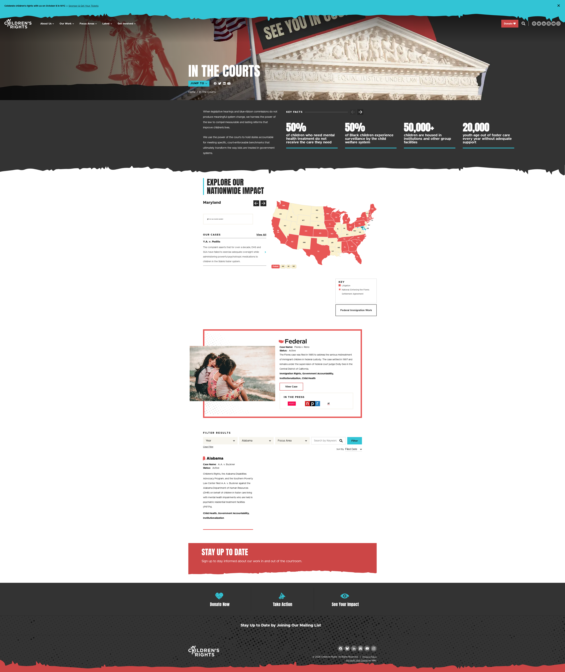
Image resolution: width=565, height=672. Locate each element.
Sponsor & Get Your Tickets (83, 6)
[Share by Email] (229, 83)
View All (261, 234)
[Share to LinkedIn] (224, 83)
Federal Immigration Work (356, 310)
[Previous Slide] (256, 203)
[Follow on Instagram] (558, 23)
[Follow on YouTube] (553, 23)
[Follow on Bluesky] (539, 23)
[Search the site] (523, 23)
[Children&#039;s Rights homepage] (17, 23)
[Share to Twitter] (219, 83)
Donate (508, 23)
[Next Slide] (360, 112)
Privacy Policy (370, 657)
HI (288, 266)
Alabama (215, 458)
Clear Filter (208, 447)
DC (294, 266)
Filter (354, 441)
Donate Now (220, 604)
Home (192, 92)
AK (283, 266)
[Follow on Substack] (548, 23)
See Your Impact (345, 604)
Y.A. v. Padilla (211, 241)
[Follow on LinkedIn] (544, 23)
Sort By (340, 449)
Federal (275, 266)
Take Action (282, 604)
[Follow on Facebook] (534, 23)
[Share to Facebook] (215, 83)
